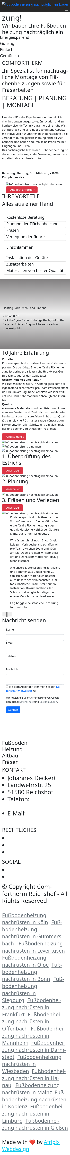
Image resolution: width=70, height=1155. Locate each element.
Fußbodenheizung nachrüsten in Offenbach (32, 1021)
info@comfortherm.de (38, 820)
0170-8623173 (26, 802)
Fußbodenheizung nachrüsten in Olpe (25, 961)
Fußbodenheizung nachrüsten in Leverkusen (33, 947)
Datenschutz (26, 701)
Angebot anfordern (22, 190)
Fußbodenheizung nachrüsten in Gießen (35, 1124)
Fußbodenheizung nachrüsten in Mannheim (33, 1035)
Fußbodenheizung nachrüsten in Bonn (32, 971)
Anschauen (13, 470)
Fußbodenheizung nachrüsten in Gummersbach (32, 933)
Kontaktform (24, 852)
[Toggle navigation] (4, 10)
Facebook (14, 871)
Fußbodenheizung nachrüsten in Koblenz (34, 1099)
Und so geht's (15, 437)
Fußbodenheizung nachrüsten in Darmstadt (34, 1049)
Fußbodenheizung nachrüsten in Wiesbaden (32, 1064)
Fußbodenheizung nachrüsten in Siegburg (33, 989)
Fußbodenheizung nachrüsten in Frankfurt (31, 1007)
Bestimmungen (48, 701)
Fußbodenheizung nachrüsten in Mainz (31, 1089)
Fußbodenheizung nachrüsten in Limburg (33, 1113)
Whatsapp (21, 877)
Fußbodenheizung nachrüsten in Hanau (34, 1078)
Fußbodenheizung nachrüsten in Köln (25, 919)
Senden (13, 710)
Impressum (23, 838)
